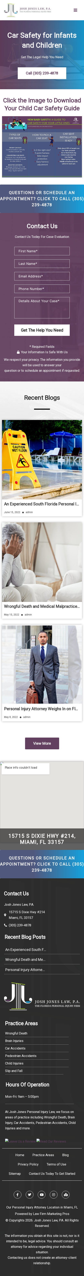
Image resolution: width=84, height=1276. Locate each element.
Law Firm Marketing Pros (51, 1214)
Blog (65, 1155)
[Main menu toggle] (75, 10)
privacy (34, 360)
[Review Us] (20, 1141)
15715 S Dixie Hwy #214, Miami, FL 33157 (42, 839)
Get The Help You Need (42, 330)
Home (19, 1155)
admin (29, 512)
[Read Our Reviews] (51, 1141)
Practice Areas (43, 1155)
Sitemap (15, 1174)
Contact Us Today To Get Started (52, 1174)
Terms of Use (56, 1164)
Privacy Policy (28, 1164)
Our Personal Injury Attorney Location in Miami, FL (42, 1207)
